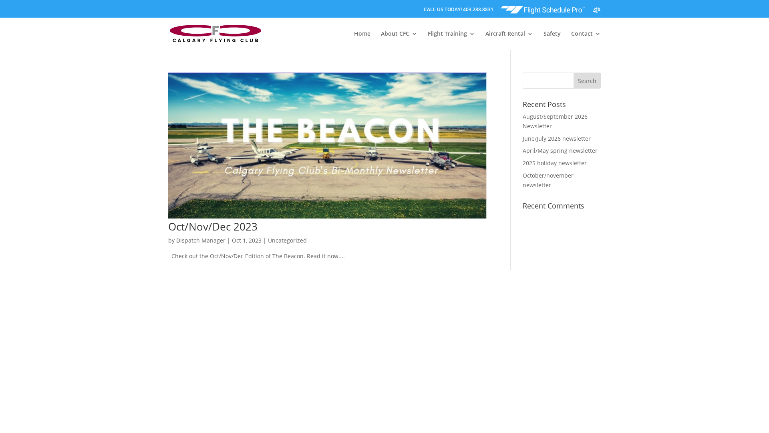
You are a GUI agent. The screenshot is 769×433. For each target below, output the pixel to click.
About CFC (395, 34)
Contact (582, 34)
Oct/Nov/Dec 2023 (213, 226)
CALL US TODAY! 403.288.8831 (458, 10)
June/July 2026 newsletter (557, 138)
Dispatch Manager (200, 240)
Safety (552, 34)
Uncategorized (287, 240)
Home (362, 34)
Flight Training (447, 34)
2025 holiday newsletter (555, 163)
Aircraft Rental (505, 34)
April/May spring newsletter (560, 150)
